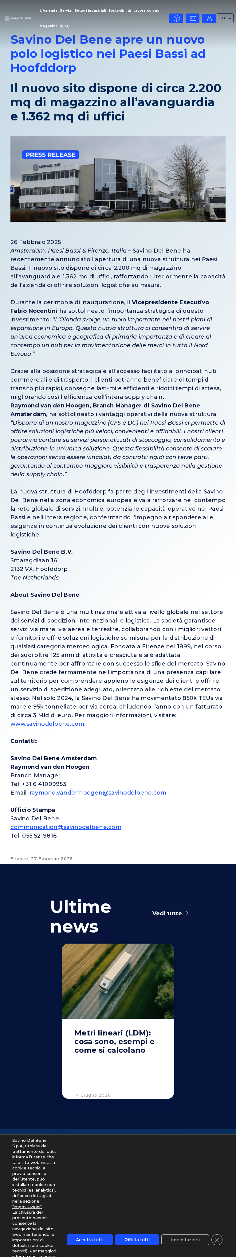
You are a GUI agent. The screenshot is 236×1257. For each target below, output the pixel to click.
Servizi (66, 11)
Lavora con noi (147, 11)
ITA (223, 18)
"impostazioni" (27, 1206)
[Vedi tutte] (187, 913)
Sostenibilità (119, 11)
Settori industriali (90, 11)
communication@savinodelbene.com (65, 827)
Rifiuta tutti (137, 1240)
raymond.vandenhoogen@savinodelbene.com (98, 792)
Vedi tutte (167, 913)
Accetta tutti (90, 1240)
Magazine (48, 26)
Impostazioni (185, 1240)
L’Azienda (48, 11)
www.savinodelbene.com (47, 724)
